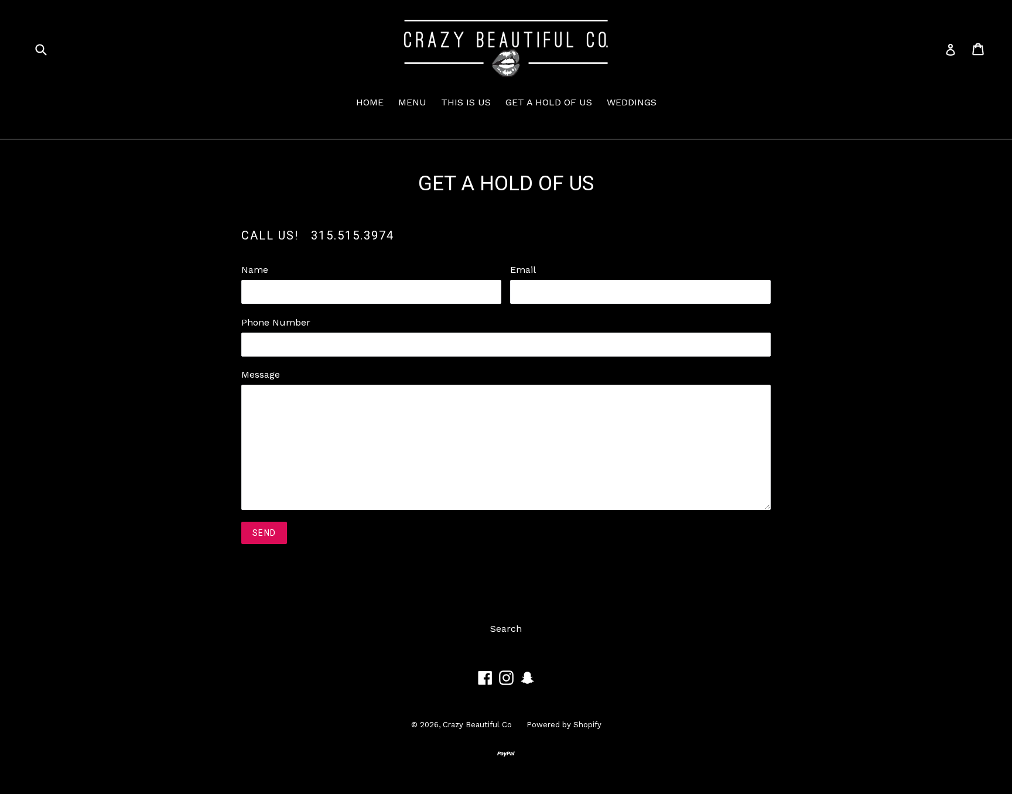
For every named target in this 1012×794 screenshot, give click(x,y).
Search (506, 628)
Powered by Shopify (563, 724)
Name (254, 269)
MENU (412, 102)
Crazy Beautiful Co (477, 724)
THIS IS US (466, 102)
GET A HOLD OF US (548, 102)
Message (260, 374)
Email (523, 269)
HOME (370, 102)
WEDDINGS (632, 102)
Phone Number (275, 322)
